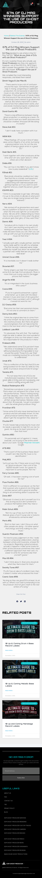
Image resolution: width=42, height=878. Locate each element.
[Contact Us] (21, 801)
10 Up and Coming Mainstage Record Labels (19, 725)
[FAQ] (21, 797)
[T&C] (21, 805)
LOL (31, 169)
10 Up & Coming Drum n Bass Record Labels (19, 644)
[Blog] (21, 812)
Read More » (9, 650)
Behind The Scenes (17, 36)
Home (6, 36)
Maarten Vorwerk (32, 443)
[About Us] (21, 793)
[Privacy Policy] (21, 808)
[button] (17, 601)
